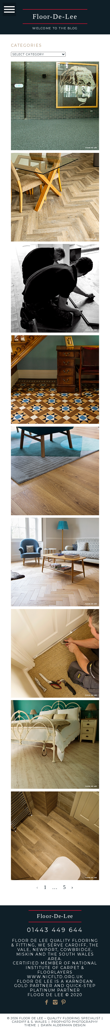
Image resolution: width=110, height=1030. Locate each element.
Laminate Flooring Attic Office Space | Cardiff (54, 449)
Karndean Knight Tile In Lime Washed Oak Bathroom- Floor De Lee (54, 818)
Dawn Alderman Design (63, 1025)
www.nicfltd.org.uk (55, 976)
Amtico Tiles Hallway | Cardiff (54, 354)
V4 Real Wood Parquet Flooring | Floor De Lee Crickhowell (54, 544)
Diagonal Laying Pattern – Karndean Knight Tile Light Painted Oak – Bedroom (54, 730)
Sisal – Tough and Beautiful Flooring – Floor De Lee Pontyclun (54, 635)
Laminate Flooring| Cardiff (55, 263)
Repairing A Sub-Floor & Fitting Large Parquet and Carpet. (54, 175)
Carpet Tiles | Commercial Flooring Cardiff (54, 81)
